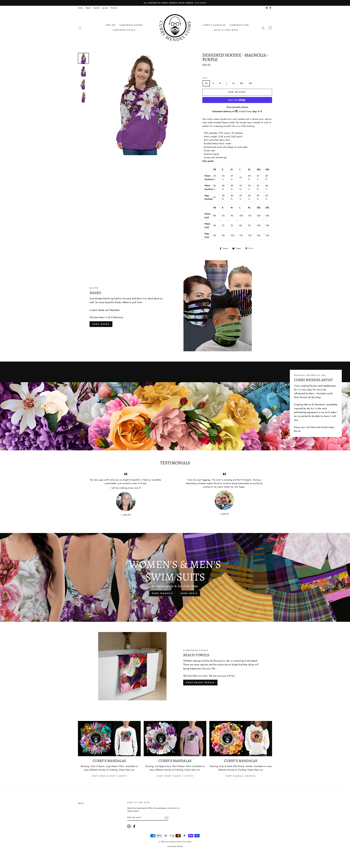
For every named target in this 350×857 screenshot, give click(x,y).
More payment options (237, 106)
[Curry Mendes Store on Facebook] (134, 826)
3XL (250, 83)
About (88, 7)
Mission (114, 7)
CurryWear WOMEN (131, 25)
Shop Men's (189, 593)
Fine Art (111, 25)
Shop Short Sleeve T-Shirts (175, 776)
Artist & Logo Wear (226, 30)
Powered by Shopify (175, 846)
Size (205, 78)
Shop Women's (162, 593)
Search (81, 803)
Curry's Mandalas (214, 25)
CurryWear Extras (124, 30)
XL (233, 83)
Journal (105, 7)
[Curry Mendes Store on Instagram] (129, 826)
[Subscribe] (166, 817)
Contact (96, 7)
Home (80, 7)
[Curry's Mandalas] (109, 738)
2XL (241, 83)
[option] (175, 2)
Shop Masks (101, 324)
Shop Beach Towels (200, 682)
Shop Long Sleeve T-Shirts (109, 776)
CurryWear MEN (239, 25)
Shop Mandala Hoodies (241, 776)
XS (206, 83)
